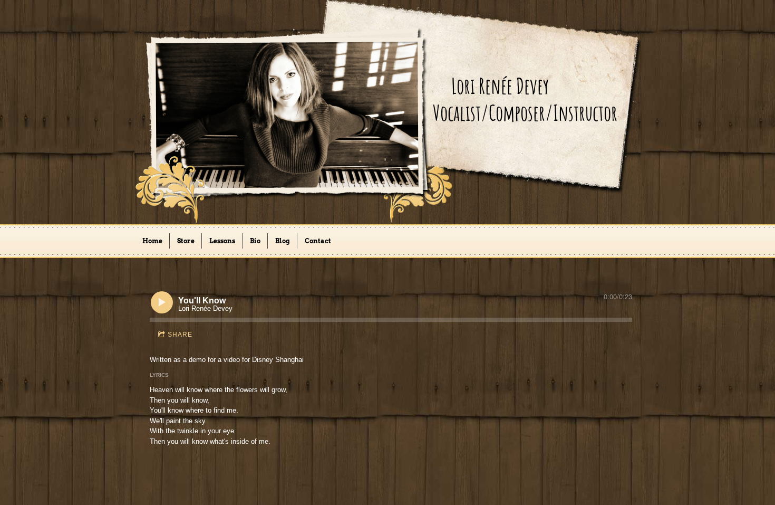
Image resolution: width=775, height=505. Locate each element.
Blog (282, 241)
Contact (318, 241)
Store (186, 241)
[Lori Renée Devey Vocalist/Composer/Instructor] (539, 165)
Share (180, 334)
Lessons (222, 241)
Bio (255, 241)
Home (152, 241)
